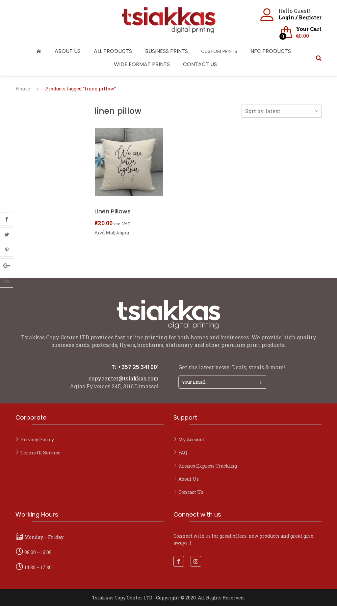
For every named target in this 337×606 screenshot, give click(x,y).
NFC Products (270, 51)
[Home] (40, 51)
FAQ (182, 452)
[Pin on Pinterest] (6, 250)
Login (286, 17)
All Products (113, 51)
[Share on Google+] (6, 265)
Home (22, 88)
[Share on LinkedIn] (6, 281)
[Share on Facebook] (6, 219)
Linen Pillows (112, 211)
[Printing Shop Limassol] (168, 30)
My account (191, 439)
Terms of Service (40, 452)
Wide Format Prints (142, 64)
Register (310, 17)
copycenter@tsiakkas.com (124, 378)
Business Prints (166, 51)
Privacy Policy (37, 439)
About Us (68, 51)
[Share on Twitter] (6, 234)
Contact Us (200, 64)
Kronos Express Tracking (207, 466)
